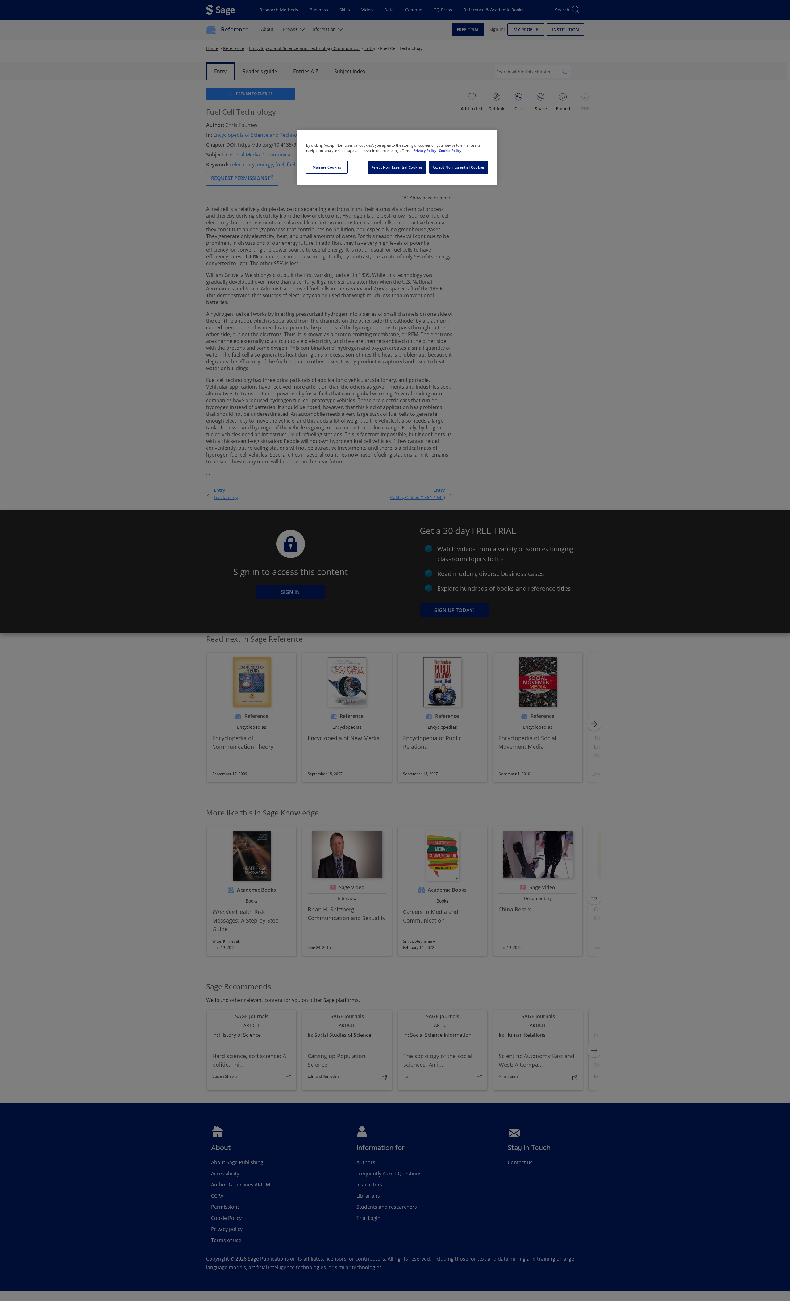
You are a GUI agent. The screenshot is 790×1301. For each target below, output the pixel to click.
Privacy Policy (425, 150)
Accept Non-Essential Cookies (459, 167)
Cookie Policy (450, 150)
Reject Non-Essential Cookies (396, 167)
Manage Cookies (327, 167)
